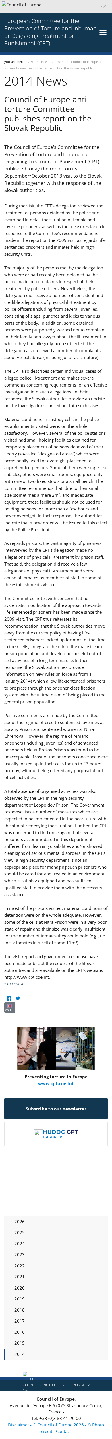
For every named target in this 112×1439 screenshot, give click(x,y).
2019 (19, 1299)
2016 (19, 1332)
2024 (19, 1243)
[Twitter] (17, 998)
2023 (19, 1254)
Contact (63, 1431)
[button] (56, 6)
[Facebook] (8, 998)
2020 (19, 1288)
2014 (19, 1354)
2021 (19, 1276)
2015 (19, 1343)
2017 (19, 1321)
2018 (19, 1310)
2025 (19, 1232)
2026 (19, 1221)
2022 (19, 1266)
